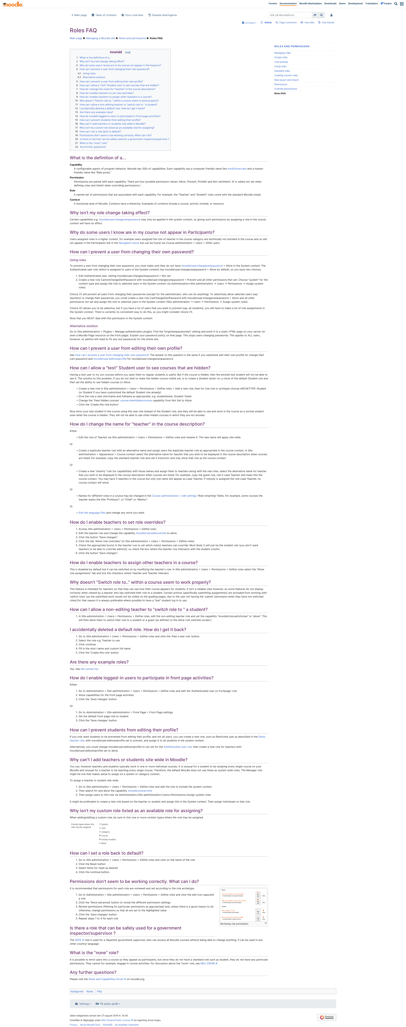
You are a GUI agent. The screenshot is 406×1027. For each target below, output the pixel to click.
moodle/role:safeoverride (151, 533)
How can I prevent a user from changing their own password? (112, 355)
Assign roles (281, 57)
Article (268, 22)
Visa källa (309, 22)
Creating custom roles (286, 75)
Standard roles (282, 71)
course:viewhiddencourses (136, 400)
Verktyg (84, 1003)
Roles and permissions (132, 38)
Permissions (280, 84)
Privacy (74, 1024)
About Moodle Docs (90, 1024)
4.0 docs (249, 22)
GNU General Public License (115, 1020)
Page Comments (288, 22)
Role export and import (286, 80)
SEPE (78, 940)
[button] (402, 4)
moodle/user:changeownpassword (119, 219)
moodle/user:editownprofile (110, 358)
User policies (281, 61)
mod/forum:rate (237, 168)
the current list (89, 668)
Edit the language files (92, 512)
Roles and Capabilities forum (106, 979)
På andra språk (109, 1003)
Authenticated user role (178, 746)
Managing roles (282, 52)
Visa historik (328, 22)
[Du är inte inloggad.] (332, 15)
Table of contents (105, 15)
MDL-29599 (207, 963)
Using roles (280, 66)
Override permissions (285, 88)
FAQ (99, 991)
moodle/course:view (140, 790)
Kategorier (77, 991)
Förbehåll (107, 1024)
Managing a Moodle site (100, 38)
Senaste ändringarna (164, 15)
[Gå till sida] (315, 15)
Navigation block (129, 242)
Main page (80, 15)
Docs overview (134, 15)
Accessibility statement (127, 1024)
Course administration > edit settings (174, 495)
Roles (90, 991)
